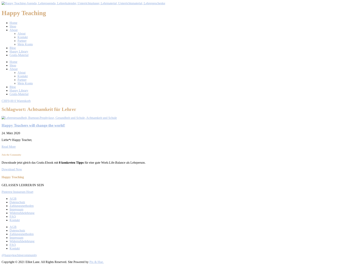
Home (13, 22)
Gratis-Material (19, 55)
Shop (13, 26)
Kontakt (23, 37)
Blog (13, 48)
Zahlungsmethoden (22, 205)
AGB (13, 198)
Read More (9, 146)
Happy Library (19, 51)
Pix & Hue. (96, 262)
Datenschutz (17, 202)
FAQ (13, 216)
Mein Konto (25, 44)
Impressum (16, 209)
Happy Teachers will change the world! (33, 125)
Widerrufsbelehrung (22, 213)
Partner (22, 40)
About (14, 30)
